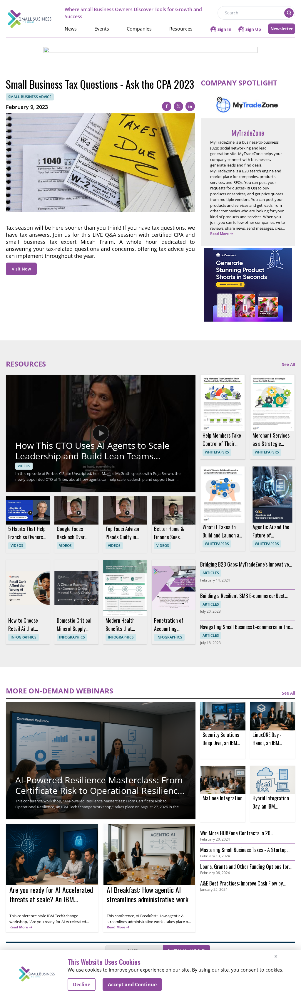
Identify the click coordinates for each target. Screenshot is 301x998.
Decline (81, 984)
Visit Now (21, 269)
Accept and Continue (132, 984)
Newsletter (281, 28)
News (71, 29)
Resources (181, 29)
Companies (139, 29)
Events (101, 29)
